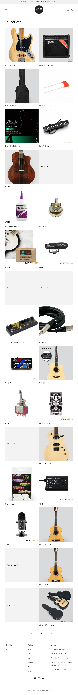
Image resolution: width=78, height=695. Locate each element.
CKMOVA (7, 544)
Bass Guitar (9, 65)
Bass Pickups (44, 146)
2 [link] (31, 634)
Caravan (42, 383)
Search (7, 649)
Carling (7, 423)
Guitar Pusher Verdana (36, 690)
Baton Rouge (9, 186)
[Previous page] (21, 634)
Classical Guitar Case (46, 625)
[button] (6, 9)
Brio (8, 288)
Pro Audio (30, 662)
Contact (30, 671)
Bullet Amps (45, 288)
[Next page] (57, 634)
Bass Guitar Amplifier (46, 65)
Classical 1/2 (44, 544)
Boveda (7, 267)
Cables (41, 342)
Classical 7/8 (11, 605)
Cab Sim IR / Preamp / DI (13, 342)
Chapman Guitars (45, 463)
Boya (41, 267)
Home (29, 649)
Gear (29, 658)
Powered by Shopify (46, 690)
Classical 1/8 (11, 565)
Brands (30, 667)
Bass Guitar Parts (45, 105)
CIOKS (41, 504)
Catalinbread (43, 423)
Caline (7, 383)
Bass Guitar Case (11, 105)
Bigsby (43, 166)
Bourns (41, 227)
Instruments (31, 654)
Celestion (10, 444)
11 (51, 634)
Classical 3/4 (44, 585)
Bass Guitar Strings (11, 146)
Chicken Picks (9, 504)
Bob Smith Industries (12, 227)
